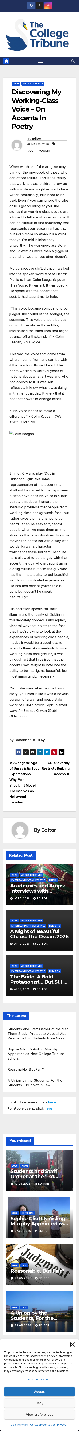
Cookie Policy (19, 1424)
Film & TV (54, 926)
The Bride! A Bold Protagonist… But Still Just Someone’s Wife (37, 982)
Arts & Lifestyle (33, 83)
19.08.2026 (23, 1183)
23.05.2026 (23, 1278)
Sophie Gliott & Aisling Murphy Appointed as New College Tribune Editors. (36, 1053)
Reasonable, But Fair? (26, 1069)
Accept (39, 1392)
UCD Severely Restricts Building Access (56, 768)
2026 (14, 875)
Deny (39, 1403)
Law (24, 1265)
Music (53, 880)
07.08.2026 (23, 1230)
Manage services (38, 1379)
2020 (16, 83)
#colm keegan (38, 150)
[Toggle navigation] (40, 61)
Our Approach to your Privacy (48, 1424)
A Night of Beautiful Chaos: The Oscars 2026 (39, 934)
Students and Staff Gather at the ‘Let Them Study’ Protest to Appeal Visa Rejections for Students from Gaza (38, 1033)
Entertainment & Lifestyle (28, 880)
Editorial (28, 1213)
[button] (73, 1344)
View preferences (39, 1414)
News (25, 1165)
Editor (36, 138)
